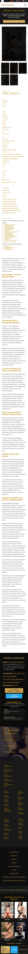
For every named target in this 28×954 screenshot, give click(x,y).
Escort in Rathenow (6, 833)
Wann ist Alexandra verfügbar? (11, 682)
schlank (4, 114)
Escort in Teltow (21, 828)
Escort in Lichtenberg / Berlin (21, 793)
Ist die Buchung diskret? (10, 676)
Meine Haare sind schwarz (8, 140)
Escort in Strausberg (21, 819)
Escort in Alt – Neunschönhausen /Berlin (8, 770)
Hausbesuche (14, 156)
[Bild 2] (14, 68)
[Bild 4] (5, 79)
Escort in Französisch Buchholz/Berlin (7, 809)
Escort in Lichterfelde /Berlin (20, 804)
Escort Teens (5, 101)
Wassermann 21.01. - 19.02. (9, 182)
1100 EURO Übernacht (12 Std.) (9, 206)
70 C (3, 131)
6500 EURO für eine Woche (8, 212)
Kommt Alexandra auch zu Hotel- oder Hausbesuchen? (13, 673)
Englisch (9, 149)
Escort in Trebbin (21, 832)
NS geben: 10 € (8, 248)
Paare (7, 190)
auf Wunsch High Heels (10, 224)
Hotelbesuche (21, 156)
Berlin (3, 165)
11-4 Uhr (4, 194)
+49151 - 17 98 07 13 (10, 93)
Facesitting (7, 230)
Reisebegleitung (14, 158)
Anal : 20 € (7, 245)
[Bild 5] (14, 79)
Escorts (14, 855)
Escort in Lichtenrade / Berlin (21, 798)
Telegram (14, 949)
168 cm (4, 122)
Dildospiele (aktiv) (8, 225)
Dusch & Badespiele (9, 228)
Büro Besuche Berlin (7, 154)
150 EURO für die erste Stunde (9, 199)
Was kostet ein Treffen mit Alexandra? (13, 679)
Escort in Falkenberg (7, 800)
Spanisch (14, 149)
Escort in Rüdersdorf (6, 837)
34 (2, 136)
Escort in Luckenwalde (21, 813)
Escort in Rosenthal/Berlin (8, 829)
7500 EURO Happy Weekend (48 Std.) (11, 210)
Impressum (14, 852)
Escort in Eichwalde (6, 792)
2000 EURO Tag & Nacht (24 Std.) (10, 208)
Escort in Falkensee (6, 804)
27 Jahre (4, 106)
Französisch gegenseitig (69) (11, 231)
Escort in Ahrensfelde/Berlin (8, 779)
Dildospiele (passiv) (9, 227)
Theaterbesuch (5, 160)
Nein (3, 173)
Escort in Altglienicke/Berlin (8, 775)
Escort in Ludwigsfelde (21, 808)
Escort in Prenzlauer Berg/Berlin (6, 820)
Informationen (14, 866)
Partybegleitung (6, 158)
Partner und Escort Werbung (14, 877)
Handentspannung (8, 233)
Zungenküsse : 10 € (9, 249)
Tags (14, 870)
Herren (4, 190)
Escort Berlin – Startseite (14, 943)
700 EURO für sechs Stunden (9, 203)
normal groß (5, 118)
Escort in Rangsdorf (6, 825)
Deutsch (4, 149)
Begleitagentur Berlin (9, 752)
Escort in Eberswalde (6, 796)
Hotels (14, 859)
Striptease (6, 238)
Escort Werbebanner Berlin (14, 880)
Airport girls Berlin (8, 745)
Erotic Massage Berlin (10, 733)
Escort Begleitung (16, 154)
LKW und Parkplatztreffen (10, 236)
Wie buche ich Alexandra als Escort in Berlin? (13, 662)
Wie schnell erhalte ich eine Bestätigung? (10, 685)
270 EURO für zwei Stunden (9, 201)
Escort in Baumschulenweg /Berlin (8, 784)
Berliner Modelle (8, 739)
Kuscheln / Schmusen (9, 235)
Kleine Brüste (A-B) (6, 127)
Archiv (14, 863)
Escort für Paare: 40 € (9, 247)
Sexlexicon (14, 873)
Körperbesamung (8, 234)
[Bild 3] (23, 68)
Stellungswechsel (8, 237)
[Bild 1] (5, 68)
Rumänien (4, 145)
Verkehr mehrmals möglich (10, 240)
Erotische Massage (9, 229)
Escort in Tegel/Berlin (21, 823)
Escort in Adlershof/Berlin (7, 765)
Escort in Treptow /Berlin (21, 837)
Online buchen (22, 949)
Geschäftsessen (6, 156)
